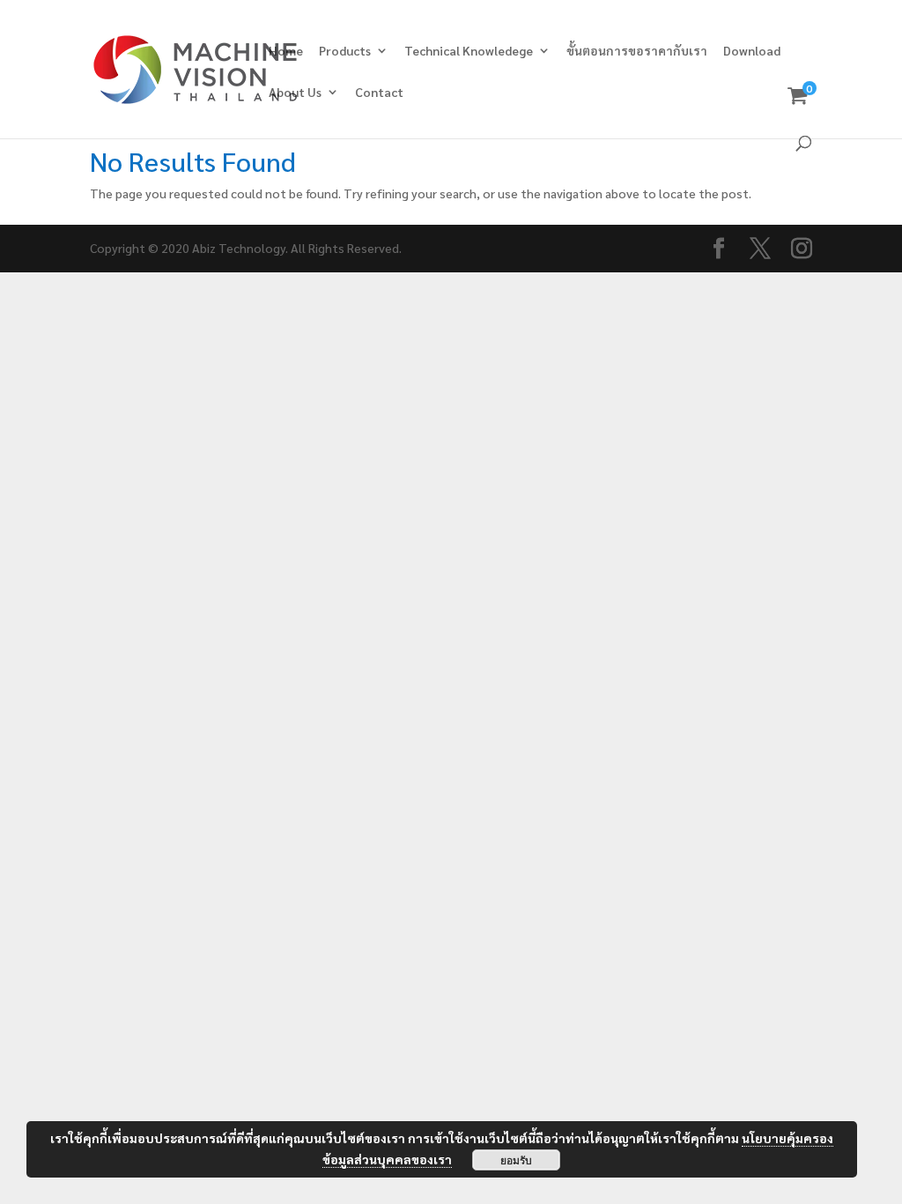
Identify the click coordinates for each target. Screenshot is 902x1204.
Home (286, 51)
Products (345, 51)
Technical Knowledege (468, 51)
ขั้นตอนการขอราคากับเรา (636, 51)
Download (751, 51)
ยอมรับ (516, 1160)
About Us (295, 92)
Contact (379, 92)
